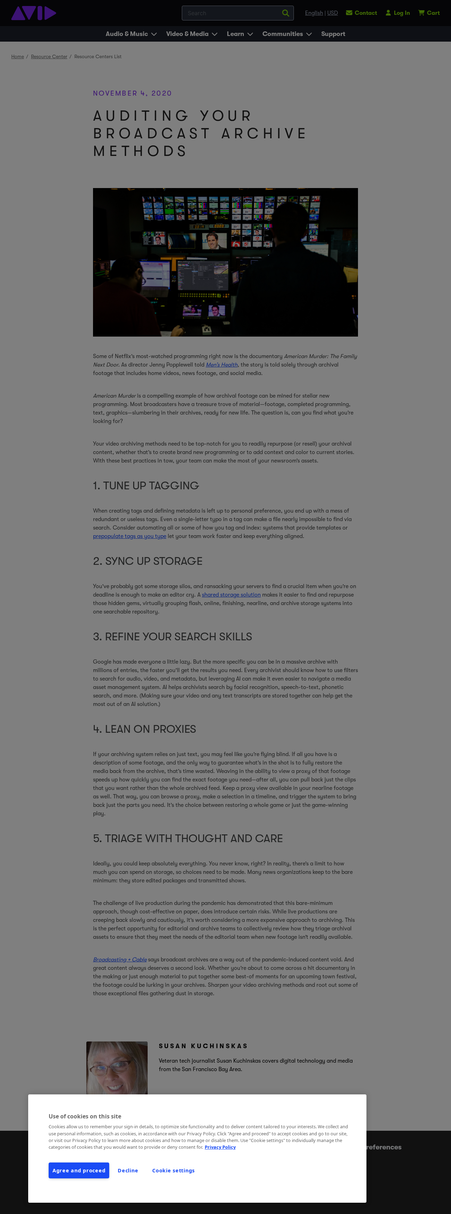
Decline (128, 1170)
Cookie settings (173, 1170)
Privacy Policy (220, 1147)
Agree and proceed (78, 1170)
